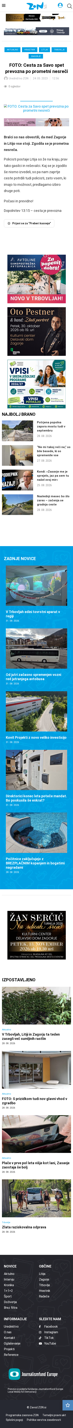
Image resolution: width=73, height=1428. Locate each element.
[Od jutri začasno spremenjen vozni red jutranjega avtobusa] (36, 656)
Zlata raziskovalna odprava (24, 1227)
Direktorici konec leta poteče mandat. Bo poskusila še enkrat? (36, 798)
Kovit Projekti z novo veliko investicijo (36, 737)
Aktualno (12, 49)
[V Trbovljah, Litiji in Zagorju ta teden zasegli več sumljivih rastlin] (36, 1016)
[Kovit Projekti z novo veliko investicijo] (36, 717)
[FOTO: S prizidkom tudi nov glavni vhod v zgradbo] (36, 1080)
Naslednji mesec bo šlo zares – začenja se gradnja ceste (53, 500)
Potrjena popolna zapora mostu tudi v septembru (51, 426)
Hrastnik (29, 49)
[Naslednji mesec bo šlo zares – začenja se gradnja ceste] (17, 504)
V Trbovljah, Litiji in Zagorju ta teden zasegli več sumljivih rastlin (31, 1036)
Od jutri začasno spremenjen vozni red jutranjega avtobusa (33, 677)
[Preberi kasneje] (67, 1405)
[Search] (69, 6)
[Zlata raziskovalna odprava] (36, 1206)
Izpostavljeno (18, 979)
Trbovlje (59, 49)
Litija (44, 49)
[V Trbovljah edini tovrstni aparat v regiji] (36, 594)
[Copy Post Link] (32, 94)
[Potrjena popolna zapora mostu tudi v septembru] (17, 430)
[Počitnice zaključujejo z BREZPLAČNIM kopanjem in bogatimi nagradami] (36, 843)
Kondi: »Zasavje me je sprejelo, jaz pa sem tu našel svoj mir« (53, 476)
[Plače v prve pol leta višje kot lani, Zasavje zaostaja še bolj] (36, 1144)
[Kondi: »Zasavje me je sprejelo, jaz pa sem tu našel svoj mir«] (17, 480)
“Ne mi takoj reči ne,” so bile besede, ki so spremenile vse (53, 451)
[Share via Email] (41, 94)
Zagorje (36, 56)
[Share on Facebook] (24, 94)
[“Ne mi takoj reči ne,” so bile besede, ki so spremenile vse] (17, 455)
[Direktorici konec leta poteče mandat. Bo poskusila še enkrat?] (36, 778)
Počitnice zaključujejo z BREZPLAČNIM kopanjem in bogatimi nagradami (35, 863)
